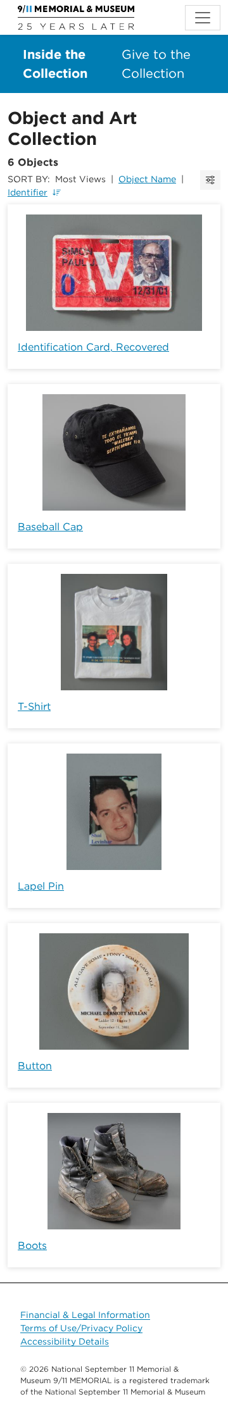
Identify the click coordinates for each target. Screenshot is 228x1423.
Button (35, 1066)
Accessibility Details (64, 1341)
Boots (32, 1246)
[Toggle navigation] (202, 17)
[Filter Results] (210, 180)
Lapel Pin (41, 886)
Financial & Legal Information (85, 1315)
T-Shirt (34, 706)
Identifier (28, 192)
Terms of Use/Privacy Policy (81, 1328)
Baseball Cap (50, 527)
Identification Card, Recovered (93, 347)
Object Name (147, 179)
